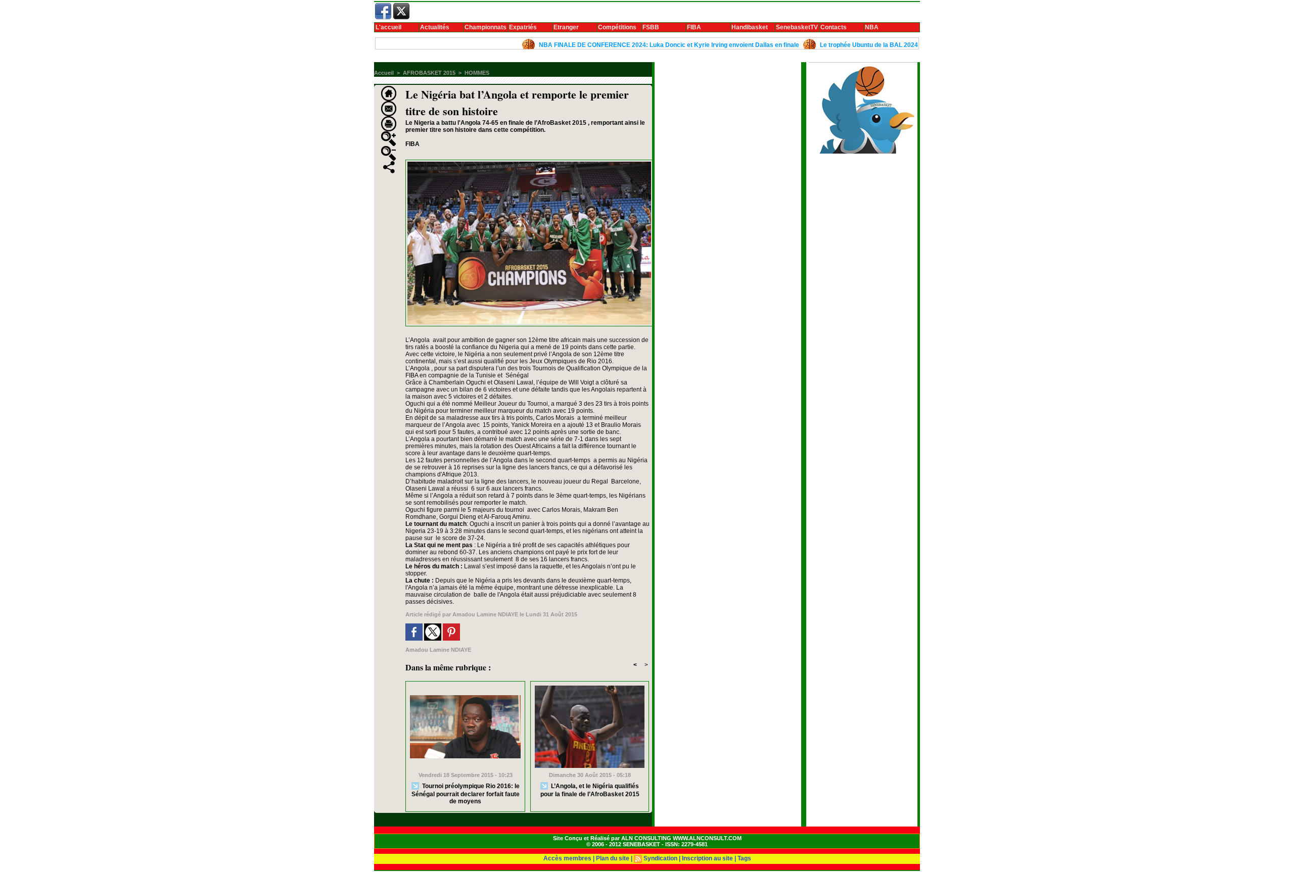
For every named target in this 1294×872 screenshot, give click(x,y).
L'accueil (388, 27)
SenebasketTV (797, 27)
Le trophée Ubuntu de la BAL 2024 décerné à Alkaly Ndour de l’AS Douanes (897, 45)
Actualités (434, 27)
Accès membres (567, 858)
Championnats (485, 27)
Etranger (566, 27)
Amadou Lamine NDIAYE (485, 614)
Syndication (660, 858)
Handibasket (749, 27)
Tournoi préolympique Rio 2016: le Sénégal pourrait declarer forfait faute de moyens (465, 793)
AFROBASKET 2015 (429, 73)
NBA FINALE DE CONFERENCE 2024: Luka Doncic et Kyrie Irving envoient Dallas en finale (638, 45)
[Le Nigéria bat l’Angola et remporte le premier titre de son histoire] (529, 163)
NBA (872, 27)
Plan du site (612, 858)
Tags (744, 858)
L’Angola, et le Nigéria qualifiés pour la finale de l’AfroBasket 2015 (589, 789)
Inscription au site (707, 858)
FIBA (694, 27)
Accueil (384, 73)
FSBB (650, 27)
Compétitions (617, 27)
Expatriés (523, 27)
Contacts (833, 27)
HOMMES (477, 73)
